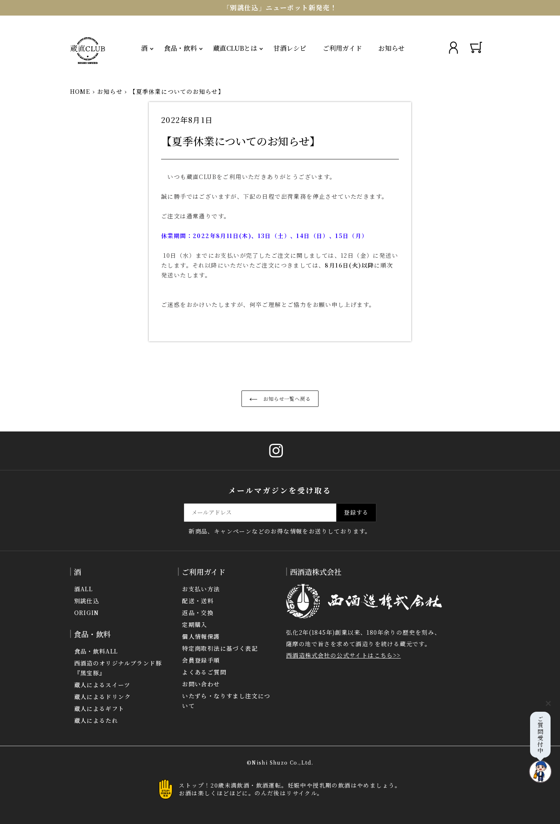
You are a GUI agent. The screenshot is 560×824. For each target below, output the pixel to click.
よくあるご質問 (204, 672)
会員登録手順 (201, 660)
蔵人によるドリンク (102, 696)
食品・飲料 (180, 48)
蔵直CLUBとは (235, 48)
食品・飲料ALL (96, 651)
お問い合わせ (201, 684)
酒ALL (83, 589)
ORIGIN (86, 612)
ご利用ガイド (342, 48)
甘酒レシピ (289, 48)
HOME (80, 91)
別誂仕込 (87, 601)
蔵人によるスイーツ (102, 685)
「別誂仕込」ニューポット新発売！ (280, 7)
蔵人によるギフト (99, 708)
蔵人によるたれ (96, 720)
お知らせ (391, 48)
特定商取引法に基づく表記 (220, 648)
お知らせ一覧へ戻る (286, 398)
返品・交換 (198, 612)
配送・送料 (198, 601)
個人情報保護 (201, 636)
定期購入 (194, 624)
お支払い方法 (201, 589)
